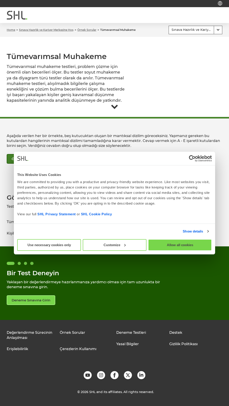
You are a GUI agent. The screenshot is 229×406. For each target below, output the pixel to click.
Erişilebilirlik (17, 349)
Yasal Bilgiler (127, 344)
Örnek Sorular (72, 332)
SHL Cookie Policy (96, 214)
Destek (175, 332)
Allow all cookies (180, 245)
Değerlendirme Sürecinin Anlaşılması (29, 335)
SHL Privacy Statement (56, 214)
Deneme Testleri (131, 332)
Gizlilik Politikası (183, 344)
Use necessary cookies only (49, 245)
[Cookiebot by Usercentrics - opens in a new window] (192, 158)
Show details (193, 231)
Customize (112, 245)
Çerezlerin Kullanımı (78, 349)
